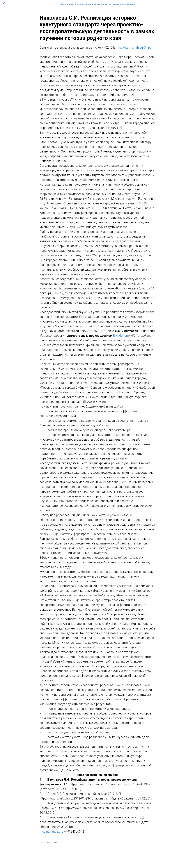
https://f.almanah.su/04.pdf (134, 47)
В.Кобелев (120, 335)
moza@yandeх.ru (51, 831)
